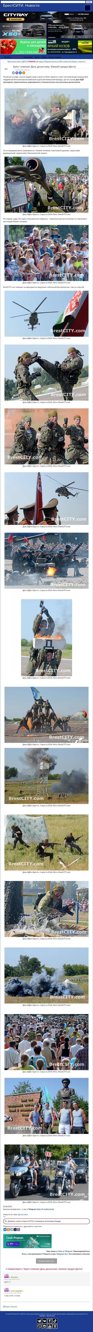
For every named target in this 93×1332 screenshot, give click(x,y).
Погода (44, 57)
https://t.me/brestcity (45, 1209)
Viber (60, 1251)
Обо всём (63, 62)
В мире (40, 62)
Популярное (28, 57)
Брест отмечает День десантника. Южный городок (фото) (44, 66)
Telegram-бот (62, 1254)
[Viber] (16, 72)
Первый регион (51, 62)
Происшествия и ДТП (17, 62)
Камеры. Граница (55, 57)
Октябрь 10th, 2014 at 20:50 (12, 1293)
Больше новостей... (46, 1261)
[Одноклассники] (23, 72)
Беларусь (7, 57)
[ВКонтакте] (20, 72)
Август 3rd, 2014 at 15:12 (11, 1279)
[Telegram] (13, 72)
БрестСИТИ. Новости (21, 5)
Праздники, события (22, 70)
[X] (15, 1229)
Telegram (68, 1251)
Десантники (23, 1215)
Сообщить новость (77, 62)
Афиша (37, 57)
